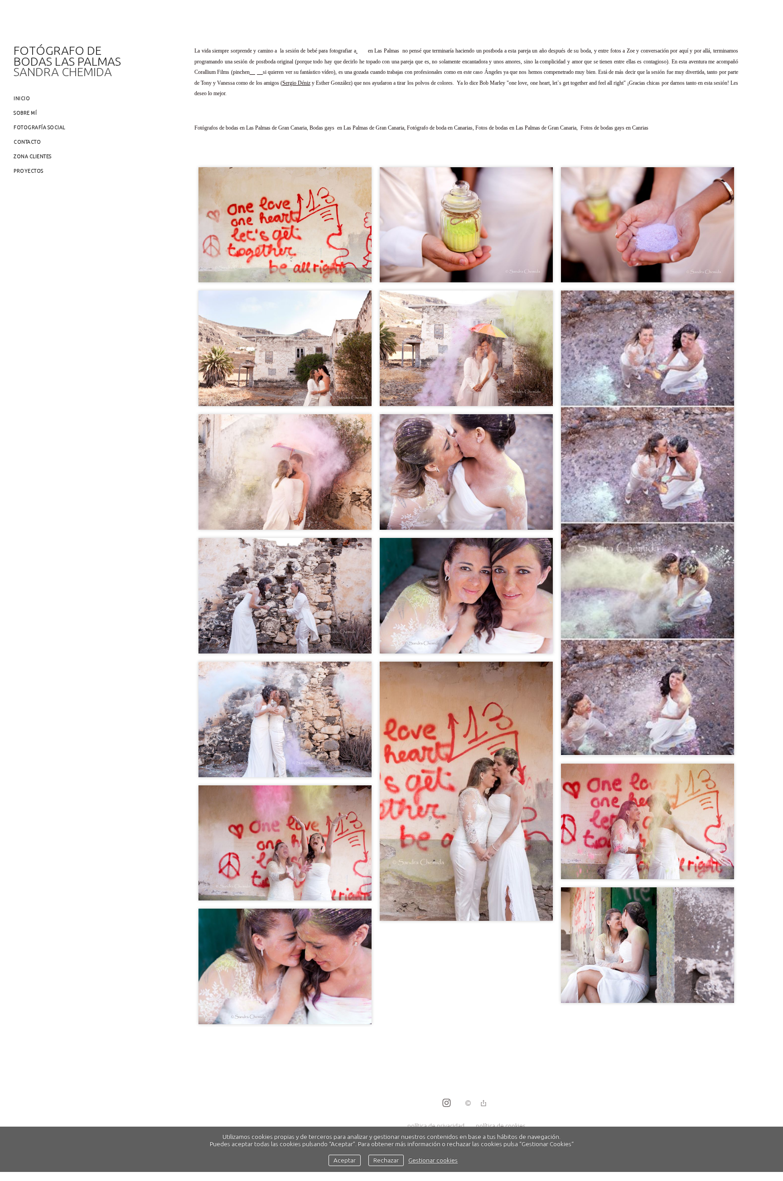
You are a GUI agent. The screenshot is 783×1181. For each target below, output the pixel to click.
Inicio (22, 98)
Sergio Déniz (296, 83)
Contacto (27, 142)
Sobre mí (25, 113)
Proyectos (29, 171)
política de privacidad (435, 1126)
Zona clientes (33, 156)
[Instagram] (447, 1103)
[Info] (468, 1103)
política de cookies (500, 1126)
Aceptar (345, 1160)
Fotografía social (39, 127)
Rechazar (386, 1160)
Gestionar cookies (433, 1160)
